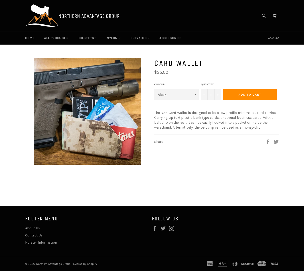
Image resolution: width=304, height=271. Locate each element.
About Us (32, 228)
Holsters (86, 38)
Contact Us (34, 235)
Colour (159, 84)
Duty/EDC (139, 38)
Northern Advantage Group (53, 263)
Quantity (207, 84)
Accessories (170, 38)
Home (29, 38)
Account (273, 38)
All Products (56, 38)
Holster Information (41, 242)
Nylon (113, 38)
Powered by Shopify (84, 263)
